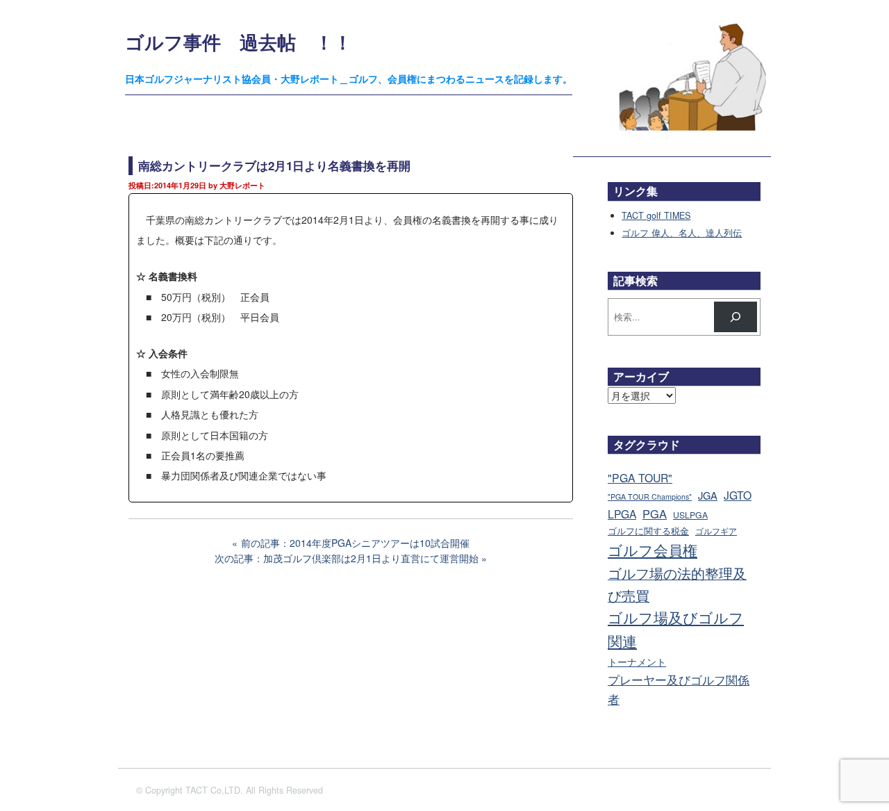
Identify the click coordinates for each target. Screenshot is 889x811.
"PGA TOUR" (640, 478)
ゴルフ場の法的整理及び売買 (677, 584)
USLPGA (690, 515)
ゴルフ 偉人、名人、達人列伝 (682, 233)
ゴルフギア (716, 531)
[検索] (735, 317)
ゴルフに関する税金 (648, 530)
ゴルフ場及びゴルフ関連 (676, 629)
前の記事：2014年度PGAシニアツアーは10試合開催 (355, 543)
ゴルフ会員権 (652, 549)
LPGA (622, 513)
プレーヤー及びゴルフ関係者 (678, 689)
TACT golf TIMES (656, 215)
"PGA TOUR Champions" (650, 496)
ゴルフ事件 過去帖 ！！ (238, 41)
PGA (654, 513)
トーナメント (637, 661)
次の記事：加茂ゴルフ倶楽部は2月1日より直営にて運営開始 (347, 558)
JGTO (737, 494)
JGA (707, 495)
